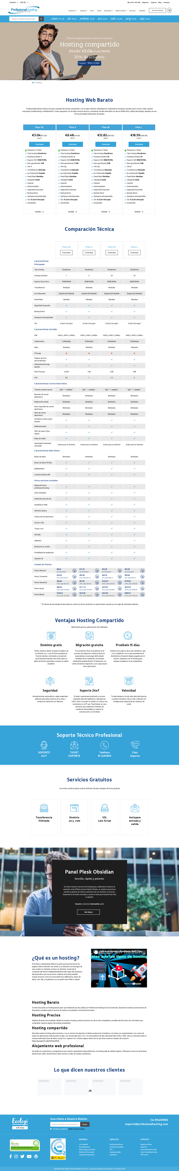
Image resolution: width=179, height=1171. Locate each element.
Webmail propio (40, 426)
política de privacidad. (76, 1129)
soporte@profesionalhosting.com (146, 1124)
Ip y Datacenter (40, 293)
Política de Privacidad (86, 1152)
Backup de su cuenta (42, 546)
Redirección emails (41, 402)
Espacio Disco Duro (41, 281)
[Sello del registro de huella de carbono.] (58, 1149)
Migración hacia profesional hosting (41, 486)
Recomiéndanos (84, 1147)
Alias (36, 347)
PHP (35, 335)
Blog (159, 2)
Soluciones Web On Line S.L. (79, 1169)
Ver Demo (88, 912)
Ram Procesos (39, 372)
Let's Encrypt (38, 199)
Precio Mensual (40, 570)
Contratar (39, 144)
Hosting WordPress (116, 1144)
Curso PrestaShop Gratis (148, 1152)
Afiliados (142, 11)
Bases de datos (40, 457)
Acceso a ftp (39, 523)
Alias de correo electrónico (40, 414)
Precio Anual (39, 588)
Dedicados (107, 11)
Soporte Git (38, 558)
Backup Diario (39, 311)
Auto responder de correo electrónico (44, 408)
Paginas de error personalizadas (40, 359)
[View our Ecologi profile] (20, 1123)
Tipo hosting (39, 270)
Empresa (145, 2)
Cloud (99, 11)
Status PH (143, 1147)
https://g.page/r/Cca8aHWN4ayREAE (45, 1041)
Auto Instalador (40, 493)
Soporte (154, 2)
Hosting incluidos (41, 275)
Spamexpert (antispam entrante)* (42, 444)
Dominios (72, 11)
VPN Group (144, 1155)
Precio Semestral (40, 582)
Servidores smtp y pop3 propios (43, 420)
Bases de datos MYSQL (43, 463)
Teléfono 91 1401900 (104, 754)
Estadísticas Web (40, 505)
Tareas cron (38, 529)
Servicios (132, 11)
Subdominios (39, 341)
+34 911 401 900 (134, 2)
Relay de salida (40, 438)
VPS (91, 11)
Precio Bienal (39, 594)
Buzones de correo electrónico (41, 395)
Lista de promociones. (86, 1010)
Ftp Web (37, 535)
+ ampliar (69, 390)
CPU (35, 378)
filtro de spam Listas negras (42, 432)
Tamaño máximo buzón (43, 390)
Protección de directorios (43, 517)
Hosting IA (113, 1155)
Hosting (83, 11)
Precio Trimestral (40, 576)
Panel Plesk (38, 299)
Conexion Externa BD (42, 475)
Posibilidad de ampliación (44, 552)
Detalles (38, 212)
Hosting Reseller (115, 1152)
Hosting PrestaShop (116, 1147)
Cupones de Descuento (86, 1155)
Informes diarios (40, 511)
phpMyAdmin (39, 469)
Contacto (166, 2)
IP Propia (37, 353)
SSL (35, 323)
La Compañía (83, 1144)
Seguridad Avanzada (42, 305)
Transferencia (39, 287)
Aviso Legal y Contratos (87, 1149)
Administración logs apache (42, 365)
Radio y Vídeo (120, 11)
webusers (37, 541)
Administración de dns (42, 499)
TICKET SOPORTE (74, 754)
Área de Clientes (157, 10)
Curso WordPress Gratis (148, 1149)
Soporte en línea (146, 1144)
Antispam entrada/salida (43, 317)
